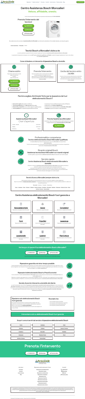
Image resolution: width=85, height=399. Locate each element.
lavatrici (43, 236)
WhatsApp (29, 29)
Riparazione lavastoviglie (42, 381)
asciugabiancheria (21, 208)
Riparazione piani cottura (42, 384)
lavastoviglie (21, 236)
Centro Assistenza (14, 45)
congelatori (64, 208)
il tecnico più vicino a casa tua (29, 181)
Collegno (32, 187)
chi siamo (43, 2)
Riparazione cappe (42, 371)
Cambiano (20, 187)
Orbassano (58, 187)
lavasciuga (64, 221)
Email (65, 372)
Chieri (24, 187)
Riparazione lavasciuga (42, 379)
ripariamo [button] (29, 2)
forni (21, 221)
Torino (16, 187)
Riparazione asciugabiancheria (42, 369)
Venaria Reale (46, 189)
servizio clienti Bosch (27, 305)
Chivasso (28, 187)
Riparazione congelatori (42, 374)
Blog (64, 2)
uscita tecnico (53, 2)
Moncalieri (21, 45)
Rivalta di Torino (64, 187)
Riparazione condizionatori (42, 372)
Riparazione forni (42, 376)
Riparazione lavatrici (42, 383)
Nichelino (53, 187)
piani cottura (64, 236)
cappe (42, 208)
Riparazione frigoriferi (42, 378)
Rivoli (69, 187)
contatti (47, 2)
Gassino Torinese (37, 187)
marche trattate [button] (35, 2)
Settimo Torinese (39, 189)
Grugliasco (44, 187)
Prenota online (59, 2)
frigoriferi (42, 221)
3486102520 (81, 2)
